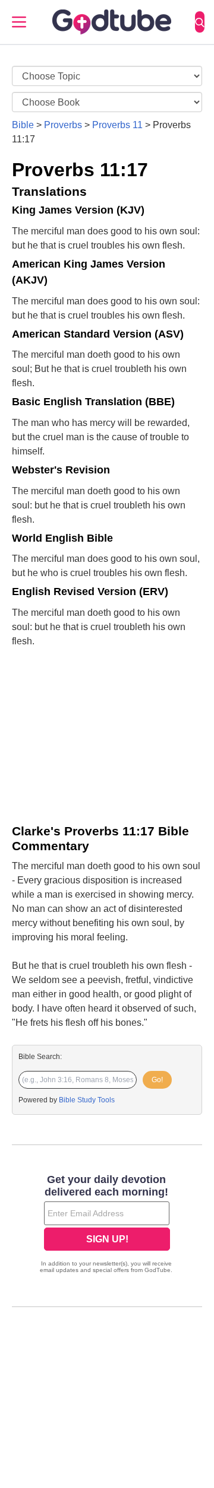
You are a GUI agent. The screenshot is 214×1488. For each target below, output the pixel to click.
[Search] (199, 22)
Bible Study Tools (87, 1100)
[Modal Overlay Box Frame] (107, 1225)
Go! (157, 1080)
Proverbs (63, 125)
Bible (23, 125)
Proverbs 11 (117, 125)
